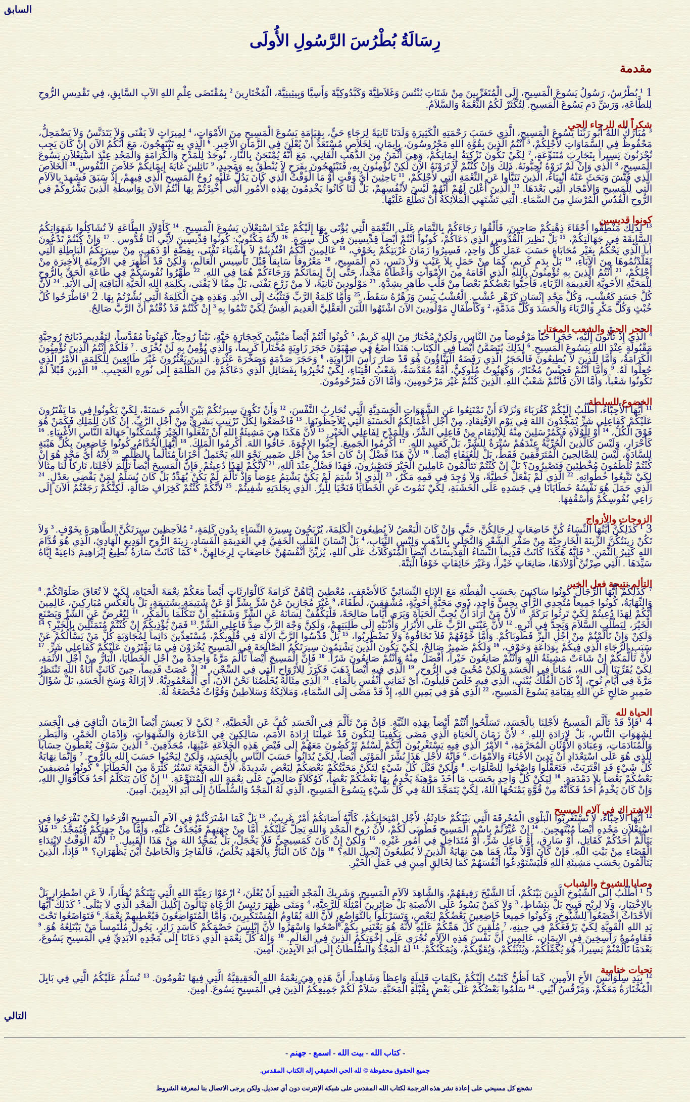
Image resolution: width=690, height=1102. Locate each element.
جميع (423, 1070)
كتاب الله (385, 1052)
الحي (346, 1070)
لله (357, 1070)
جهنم (298, 1052)
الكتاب (295, 1070)
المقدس (273, 1070)
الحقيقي (326, 1070)
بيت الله (350, 1052)
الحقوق (405, 1070)
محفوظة (381, 1070)
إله (309, 1070)
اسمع (322, 1052)
